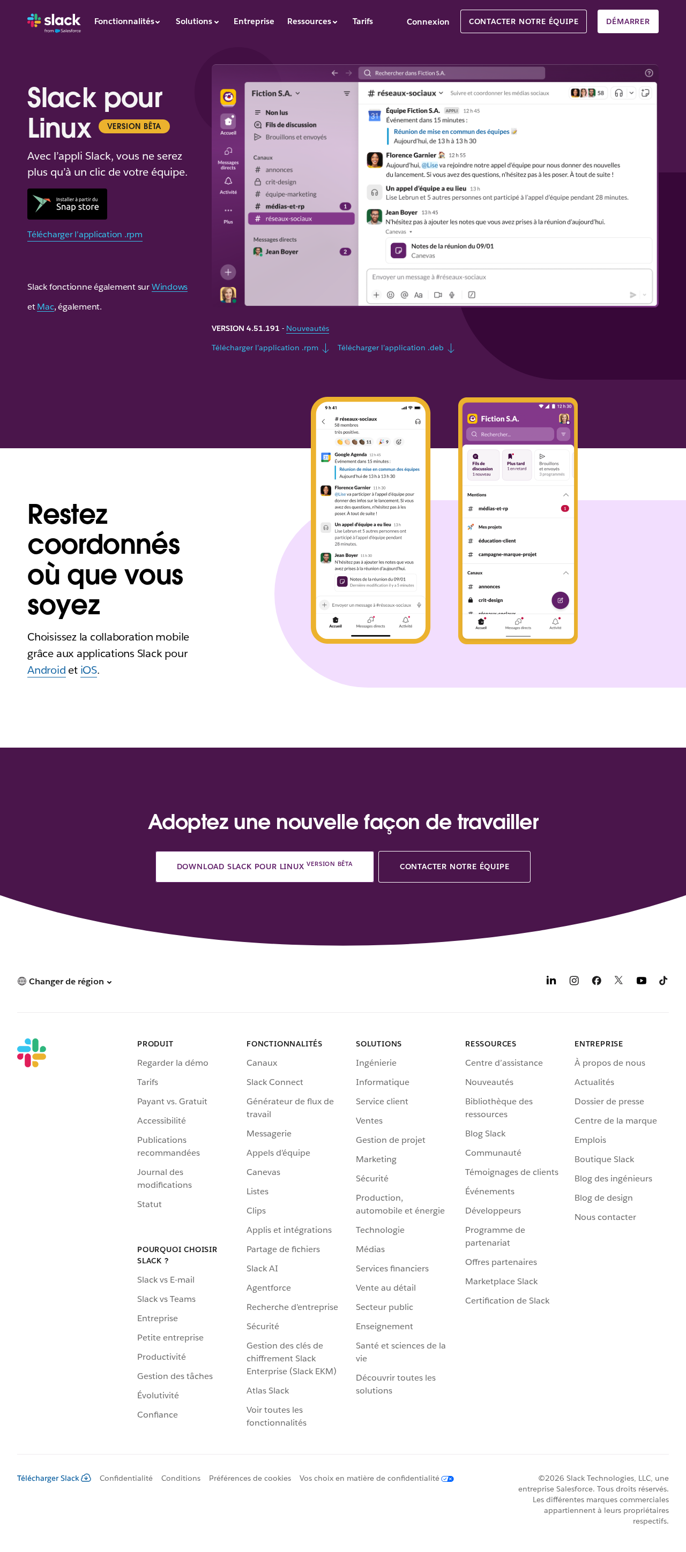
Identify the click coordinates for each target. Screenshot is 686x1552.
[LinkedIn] (551, 982)
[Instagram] (574, 982)
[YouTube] (641, 982)
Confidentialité (126, 1478)
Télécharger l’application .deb (391, 347)
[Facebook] (596, 982)
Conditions (180, 1478)
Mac (45, 307)
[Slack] (54, 21)
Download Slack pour (265, 865)
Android (46, 670)
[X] (619, 982)
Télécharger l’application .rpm (85, 234)
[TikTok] (664, 982)
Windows (170, 287)
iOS (88, 670)
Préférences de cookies (250, 1478)
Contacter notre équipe (524, 21)
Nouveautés (307, 328)
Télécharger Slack (48, 1478)
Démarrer (628, 21)
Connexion (428, 22)
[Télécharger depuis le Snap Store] (67, 204)
